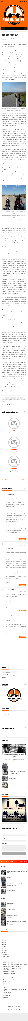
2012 (3, 948)
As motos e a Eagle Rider (9, 979)
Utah (4, 401)
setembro (5, 995)
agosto (5, 997)
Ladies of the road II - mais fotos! (11, 960)
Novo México (17, 399)
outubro (5, 956)
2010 (3, 952)
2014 (3, 944)
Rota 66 (23, 399)
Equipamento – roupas (8, 971)
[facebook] (18, 1)
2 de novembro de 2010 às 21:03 (19, 496)
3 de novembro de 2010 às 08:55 (19, 591)
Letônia (10, 766)
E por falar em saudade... (14, 433)
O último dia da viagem (8, 981)
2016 (3, 940)
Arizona (7, 397)
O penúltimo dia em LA (8, 983)
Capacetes (5, 975)
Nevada (10, 399)
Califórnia (13, 397)
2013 (3, 946)
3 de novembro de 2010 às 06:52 (19, 545)
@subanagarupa (23, 861)
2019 (3, 934)
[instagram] (20, 1)
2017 (3, 938)
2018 (3, 936)
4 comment (5, 39)
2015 (3, 942)
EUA (18, 397)
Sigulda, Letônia (12, 778)
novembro (6, 954)
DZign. (19, 1006)
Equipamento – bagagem (9, 973)
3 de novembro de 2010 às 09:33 (19, 618)
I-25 (3, 399)
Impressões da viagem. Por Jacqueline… (13, 966)
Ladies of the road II (8, 962)
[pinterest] (24, 1)
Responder (23, 539)
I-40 (6, 399)
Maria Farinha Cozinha (12, 915)
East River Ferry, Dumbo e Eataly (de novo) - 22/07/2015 (15, 884)
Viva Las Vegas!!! (7, 992)
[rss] (26, 1)
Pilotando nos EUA (14, 452)
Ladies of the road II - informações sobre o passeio (15, 964)
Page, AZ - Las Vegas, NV (14, 471)
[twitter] (22, 1)
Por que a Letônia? (13, 785)
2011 (3, 950)
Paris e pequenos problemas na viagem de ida (17, 872)
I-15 (21, 397)
